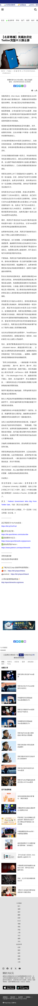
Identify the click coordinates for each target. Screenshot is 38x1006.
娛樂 (19, 956)
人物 (19, 932)
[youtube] (19, 968)
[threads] (11, 968)
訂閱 (33, 655)
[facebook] (7, 968)
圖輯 (19, 959)
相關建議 (5, 997)
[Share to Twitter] (17, 86)
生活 (19, 935)
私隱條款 (28, 997)
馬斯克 (9, 662)
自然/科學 (19, 944)
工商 (19, 962)
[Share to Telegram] (20, 86)
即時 (17, 20)
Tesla (9, 664)
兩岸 (32, 20)
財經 (19, 918)
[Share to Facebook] (14, 86)
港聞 (27, 20)
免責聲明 (20, 997)
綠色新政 (31, 662)
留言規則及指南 (3, 650)
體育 (19, 950)
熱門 (22, 20)
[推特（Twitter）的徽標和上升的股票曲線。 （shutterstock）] (19, 56)
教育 (19, 953)
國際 (19, 915)
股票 (23, 662)
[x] (15, 968)
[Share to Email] (25, 86)
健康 (19, 938)
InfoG (19, 921)
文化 (19, 941)
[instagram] (3, 968)
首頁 (2, 20)
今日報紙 (19, 903)
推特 (2, 664)
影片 (19, 906)
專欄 (19, 923)
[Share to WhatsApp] (22, 86)
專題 (19, 926)
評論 (19, 929)
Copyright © (6, 998)
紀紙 (19, 947)
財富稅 (17, 662)
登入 (21, 655)
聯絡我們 (12, 997)
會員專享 (11, 20)
